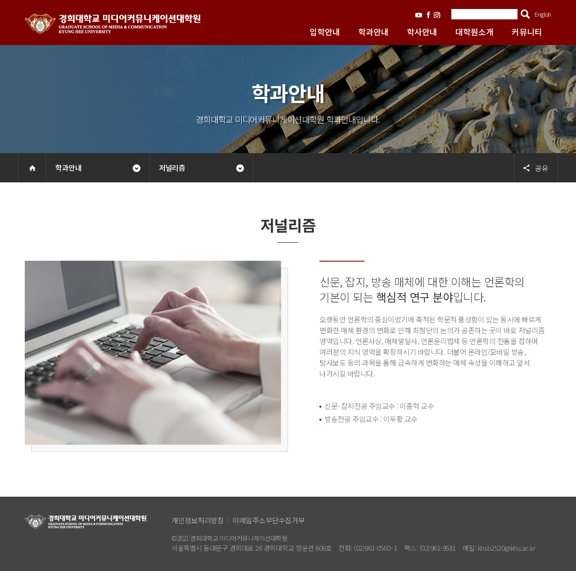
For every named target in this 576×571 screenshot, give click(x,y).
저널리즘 (172, 167)
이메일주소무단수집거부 (269, 520)
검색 (525, 14)
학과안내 (373, 31)
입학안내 (325, 31)
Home (32, 167)
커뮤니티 (527, 31)
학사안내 (422, 31)
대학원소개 (474, 31)
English (543, 14)
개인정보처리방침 (197, 520)
